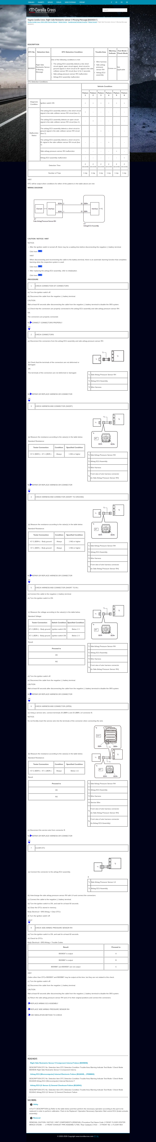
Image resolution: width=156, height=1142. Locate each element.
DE (127, 2)
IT (111, 2)
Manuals (31, 2)
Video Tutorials (70, 2)
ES (116, 2)
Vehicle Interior (62, 22)
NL (98, 1136)
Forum (58, 2)
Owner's (41, 2)
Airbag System (92, 22)
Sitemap (82, 2)
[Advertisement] (78, 34)
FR (121, 2)
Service (50, 2)
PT (95, 1136)
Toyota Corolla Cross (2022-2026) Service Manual (42, 22)
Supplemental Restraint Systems (77, 22)
